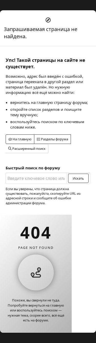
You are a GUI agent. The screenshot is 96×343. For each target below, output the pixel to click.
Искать (78, 178)
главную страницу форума (62, 102)
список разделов (44, 109)
